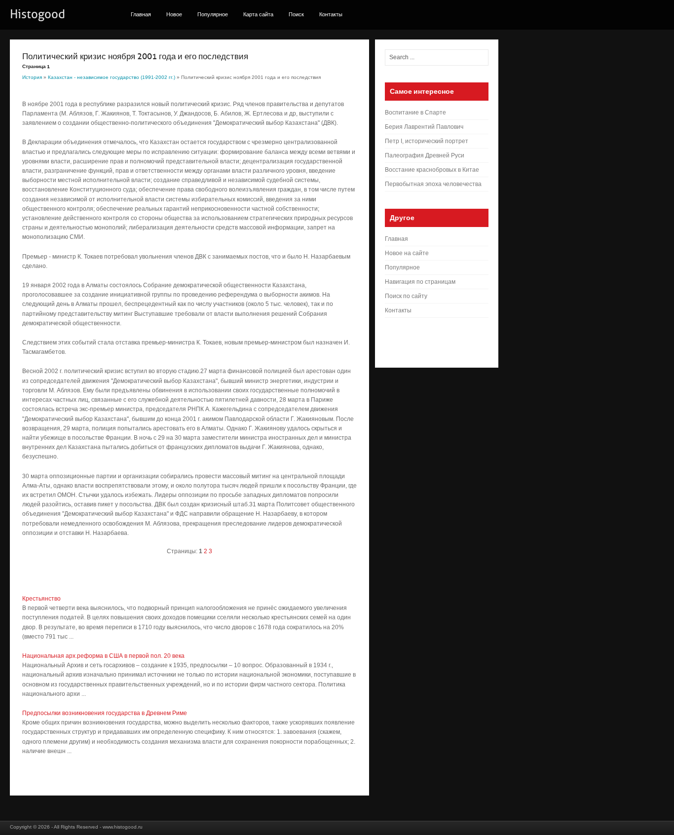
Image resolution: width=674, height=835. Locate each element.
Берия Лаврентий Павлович (424, 126)
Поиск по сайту (406, 296)
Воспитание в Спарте (415, 112)
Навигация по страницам (420, 281)
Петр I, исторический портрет (426, 141)
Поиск (296, 14)
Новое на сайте (407, 253)
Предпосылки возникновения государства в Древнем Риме (104, 713)
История (32, 77)
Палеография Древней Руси (424, 155)
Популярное (212, 14)
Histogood (37, 14)
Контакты (330, 14)
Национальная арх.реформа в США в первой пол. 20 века (103, 655)
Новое (174, 14)
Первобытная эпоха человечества (433, 184)
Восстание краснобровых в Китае (432, 169)
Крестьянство (41, 598)
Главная (141, 14)
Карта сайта (258, 14)
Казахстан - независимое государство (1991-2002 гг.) (111, 77)
